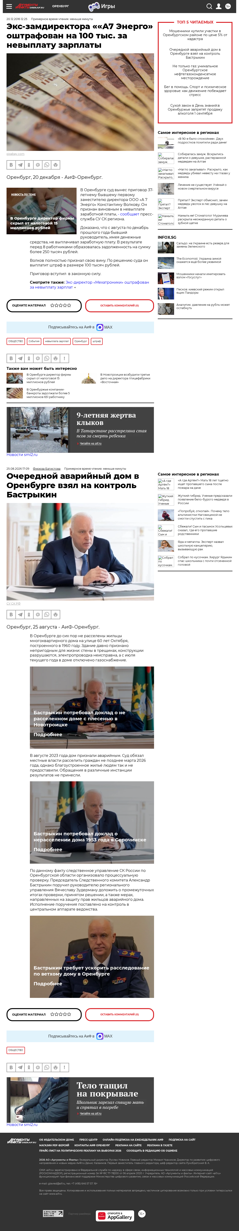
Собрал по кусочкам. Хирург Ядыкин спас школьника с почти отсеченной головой (205, 560)
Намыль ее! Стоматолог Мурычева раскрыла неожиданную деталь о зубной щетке (203, 219)
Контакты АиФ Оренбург (92, 1145)
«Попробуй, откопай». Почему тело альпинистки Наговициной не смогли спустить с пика (203, 514)
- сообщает (128, 214)
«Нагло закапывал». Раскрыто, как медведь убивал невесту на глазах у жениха (204, 173)
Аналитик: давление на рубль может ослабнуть (203, 306)
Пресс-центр (88, 1139)
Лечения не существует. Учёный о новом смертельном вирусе (202, 186)
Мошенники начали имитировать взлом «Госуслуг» (200, 275)
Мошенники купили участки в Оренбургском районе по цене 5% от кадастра (195, 35)
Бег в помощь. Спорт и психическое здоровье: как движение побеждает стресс (195, 91)
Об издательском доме (56, 1139)
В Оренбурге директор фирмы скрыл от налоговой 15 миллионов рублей (49, 378)
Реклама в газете (159, 1145)
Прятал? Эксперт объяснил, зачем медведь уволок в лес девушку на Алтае (203, 203)
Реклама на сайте (128, 1145)
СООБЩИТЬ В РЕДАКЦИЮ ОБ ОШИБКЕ (152, 1150)
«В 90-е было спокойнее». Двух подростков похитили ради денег (202, 140)
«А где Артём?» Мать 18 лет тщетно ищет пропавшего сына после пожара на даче (203, 484)
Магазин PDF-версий (54, 1145)
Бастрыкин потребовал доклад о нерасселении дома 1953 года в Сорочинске (90, 837)
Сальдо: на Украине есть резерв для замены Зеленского (202, 245)
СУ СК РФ (14, 603)
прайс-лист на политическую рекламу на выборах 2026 (80, 1150)
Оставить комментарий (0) (119, 305)
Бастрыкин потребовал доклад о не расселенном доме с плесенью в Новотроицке (79, 719)
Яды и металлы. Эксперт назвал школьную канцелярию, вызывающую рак (201, 545)
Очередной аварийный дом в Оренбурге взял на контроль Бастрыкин (195, 54)
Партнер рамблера (79, 1213)
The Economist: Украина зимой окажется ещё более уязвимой (198, 260)
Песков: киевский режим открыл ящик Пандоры (200, 291)
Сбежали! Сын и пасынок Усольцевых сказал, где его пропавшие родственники (205, 530)
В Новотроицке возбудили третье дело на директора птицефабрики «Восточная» (125, 378)
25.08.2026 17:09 (18, 468)
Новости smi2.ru (22, 454)
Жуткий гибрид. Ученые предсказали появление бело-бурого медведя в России (205, 499)
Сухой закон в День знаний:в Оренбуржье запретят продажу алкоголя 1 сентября (195, 110)
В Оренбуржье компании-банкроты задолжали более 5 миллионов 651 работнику (48, 393)
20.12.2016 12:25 (17, 19)
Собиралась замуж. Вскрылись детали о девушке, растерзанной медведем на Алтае (202, 157)
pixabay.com (16, 154)
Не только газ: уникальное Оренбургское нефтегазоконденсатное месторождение (195, 72)
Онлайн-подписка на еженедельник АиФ (133, 1139)
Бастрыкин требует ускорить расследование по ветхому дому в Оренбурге (91, 971)
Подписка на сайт (182, 1139)
